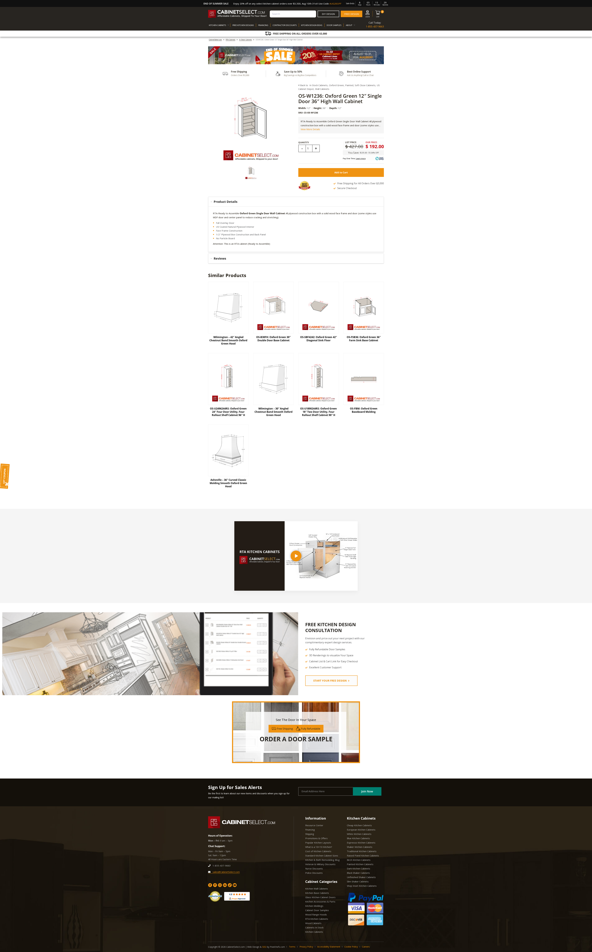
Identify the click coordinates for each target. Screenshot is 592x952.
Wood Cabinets (313, 923)
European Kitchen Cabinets (361, 829)
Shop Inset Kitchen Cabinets (362, 885)
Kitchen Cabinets (314, 931)
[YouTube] (235, 885)
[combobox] (293, 13)
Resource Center (314, 825)
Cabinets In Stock (314, 927)
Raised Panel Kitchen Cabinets (363, 855)
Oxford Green (336, 85)
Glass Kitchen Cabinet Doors (320, 897)
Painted (349, 85)
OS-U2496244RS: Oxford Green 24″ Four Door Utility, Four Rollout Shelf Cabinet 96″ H (228, 412)
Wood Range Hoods (316, 914)
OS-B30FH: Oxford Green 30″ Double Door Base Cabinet (273, 338)
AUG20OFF (335, 3)
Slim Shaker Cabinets (358, 881)
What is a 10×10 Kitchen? (318, 846)
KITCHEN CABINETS (217, 25)
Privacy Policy (306, 946)
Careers (366, 946)
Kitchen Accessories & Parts (320, 901)
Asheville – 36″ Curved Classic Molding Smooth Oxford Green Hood (228, 483)
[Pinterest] (215, 885)
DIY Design (328, 13)
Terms (292, 946)
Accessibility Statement (328, 946)
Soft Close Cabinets (365, 85)
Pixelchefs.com (277, 946)
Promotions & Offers (316, 838)
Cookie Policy (351, 946)
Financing (310, 829)
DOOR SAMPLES (334, 25)
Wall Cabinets (322, 88)
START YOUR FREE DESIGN (330, 680)
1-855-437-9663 (375, 26)
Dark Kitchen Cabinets (358, 868)
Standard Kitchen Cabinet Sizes (321, 855)
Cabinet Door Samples (317, 910)
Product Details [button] (225, 202)
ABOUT (349, 25)
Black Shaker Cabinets (358, 872)
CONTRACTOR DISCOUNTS (285, 25)
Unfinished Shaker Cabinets (361, 877)
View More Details (310, 129)
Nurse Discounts (314, 868)
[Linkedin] (225, 885)
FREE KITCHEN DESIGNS (243, 25)
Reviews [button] (220, 258)
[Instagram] (220, 885)
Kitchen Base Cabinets (317, 892)
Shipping (309, 833)
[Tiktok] (230, 885)
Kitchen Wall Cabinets (316, 888)
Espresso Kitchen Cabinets (361, 842)
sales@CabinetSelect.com (226, 871)
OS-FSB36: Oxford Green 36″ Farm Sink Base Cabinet (364, 338)
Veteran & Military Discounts (320, 864)
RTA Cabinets (230, 40)
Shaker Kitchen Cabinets (359, 846)
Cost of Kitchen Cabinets (318, 851)
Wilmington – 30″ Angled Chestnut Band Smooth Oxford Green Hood (273, 412)
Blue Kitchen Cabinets (358, 838)
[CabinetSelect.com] (237, 14)
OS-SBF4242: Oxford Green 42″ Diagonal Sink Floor (318, 338)
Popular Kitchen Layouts (318, 842)
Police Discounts (314, 872)
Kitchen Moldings (314, 905)
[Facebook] (210, 885)
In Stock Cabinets (245, 40)
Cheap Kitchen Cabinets (359, 825)
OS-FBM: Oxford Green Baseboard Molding (363, 410)
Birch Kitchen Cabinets (358, 859)
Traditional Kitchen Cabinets (361, 851)
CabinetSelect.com (215, 40)
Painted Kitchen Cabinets (360, 864)
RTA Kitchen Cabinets (316, 918)
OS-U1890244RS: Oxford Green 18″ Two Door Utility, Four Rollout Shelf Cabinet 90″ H (318, 412)
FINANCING (263, 25)
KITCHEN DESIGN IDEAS (311, 25)
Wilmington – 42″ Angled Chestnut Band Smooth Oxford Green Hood (228, 340)
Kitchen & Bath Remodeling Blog (322, 859)
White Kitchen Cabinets (359, 833)
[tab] (296, 202)
